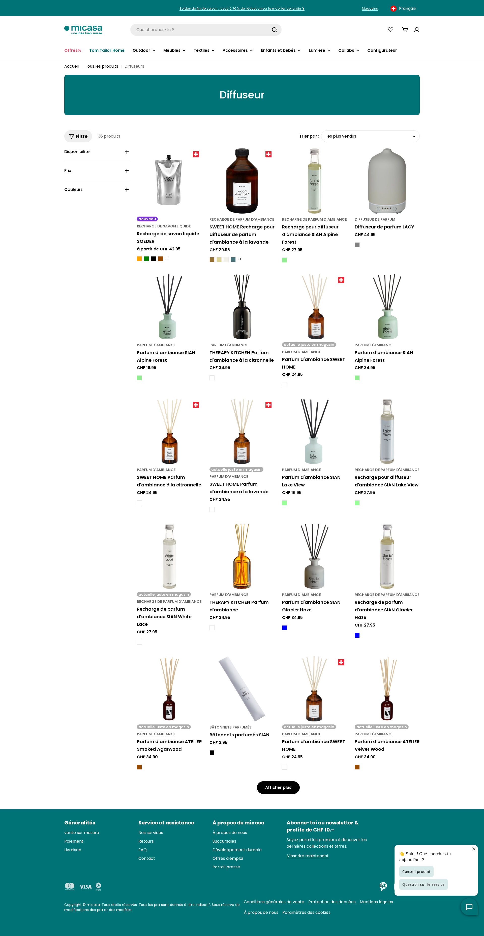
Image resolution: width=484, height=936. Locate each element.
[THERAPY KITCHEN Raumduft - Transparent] (212, 627)
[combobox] (404, 8)
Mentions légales (376, 902)
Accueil (71, 66)
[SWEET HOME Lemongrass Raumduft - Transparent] (139, 502)
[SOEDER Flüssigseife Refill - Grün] (146, 258)
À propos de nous (261, 912)
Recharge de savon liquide (164, 226)
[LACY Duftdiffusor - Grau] (357, 244)
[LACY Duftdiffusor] (387, 181)
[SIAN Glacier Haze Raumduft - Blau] (284, 627)
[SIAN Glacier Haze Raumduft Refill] (387, 556)
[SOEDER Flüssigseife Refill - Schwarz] (153, 258)
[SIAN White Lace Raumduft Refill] (169, 556)
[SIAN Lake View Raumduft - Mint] (284, 502)
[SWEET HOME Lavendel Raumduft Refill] (242, 181)
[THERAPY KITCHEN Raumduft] (242, 556)
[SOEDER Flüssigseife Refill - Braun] (160, 258)
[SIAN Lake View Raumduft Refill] (387, 431)
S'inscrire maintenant (308, 856)
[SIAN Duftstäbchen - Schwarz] (212, 752)
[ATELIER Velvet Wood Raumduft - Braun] (357, 767)
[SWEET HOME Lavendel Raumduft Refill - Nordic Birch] (226, 259)
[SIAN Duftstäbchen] (242, 688)
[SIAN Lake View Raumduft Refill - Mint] (357, 502)
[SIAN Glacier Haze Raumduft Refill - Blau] (357, 635)
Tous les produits (101, 66)
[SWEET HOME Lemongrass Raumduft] (169, 431)
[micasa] (83, 29)
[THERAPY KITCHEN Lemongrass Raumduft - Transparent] (212, 377)
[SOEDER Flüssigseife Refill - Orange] (139, 258)
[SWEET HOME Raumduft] (314, 306)
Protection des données (332, 902)
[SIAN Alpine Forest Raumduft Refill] (314, 181)
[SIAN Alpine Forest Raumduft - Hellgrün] (139, 377)
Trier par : (309, 136)
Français (407, 8)
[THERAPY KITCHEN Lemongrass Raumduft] (242, 306)
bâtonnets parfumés (230, 727)
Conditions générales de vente (274, 902)
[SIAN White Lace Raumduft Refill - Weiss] (139, 642)
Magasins (370, 8)
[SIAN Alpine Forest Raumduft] (169, 306)
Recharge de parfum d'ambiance (241, 219)
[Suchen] (274, 30)
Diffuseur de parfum (375, 219)
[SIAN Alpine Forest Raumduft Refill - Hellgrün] (284, 260)
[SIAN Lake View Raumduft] (314, 431)
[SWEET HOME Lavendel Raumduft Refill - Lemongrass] (219, 259)
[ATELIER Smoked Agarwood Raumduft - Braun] (139, 767)
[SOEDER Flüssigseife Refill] (169, 181)
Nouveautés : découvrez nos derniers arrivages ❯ (242, 8)
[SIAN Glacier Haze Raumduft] (314, 556)
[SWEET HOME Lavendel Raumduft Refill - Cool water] (233, 259)
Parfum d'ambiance (156, 345)
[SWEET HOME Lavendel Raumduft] (242, 431)
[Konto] (417, 30)
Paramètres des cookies (306, 912)
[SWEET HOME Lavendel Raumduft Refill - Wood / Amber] (212, 259)
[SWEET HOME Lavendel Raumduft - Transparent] (212, 509)
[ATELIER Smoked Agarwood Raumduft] (169, 688)
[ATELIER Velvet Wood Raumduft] (387, 688)
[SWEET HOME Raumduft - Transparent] (284, 384)
